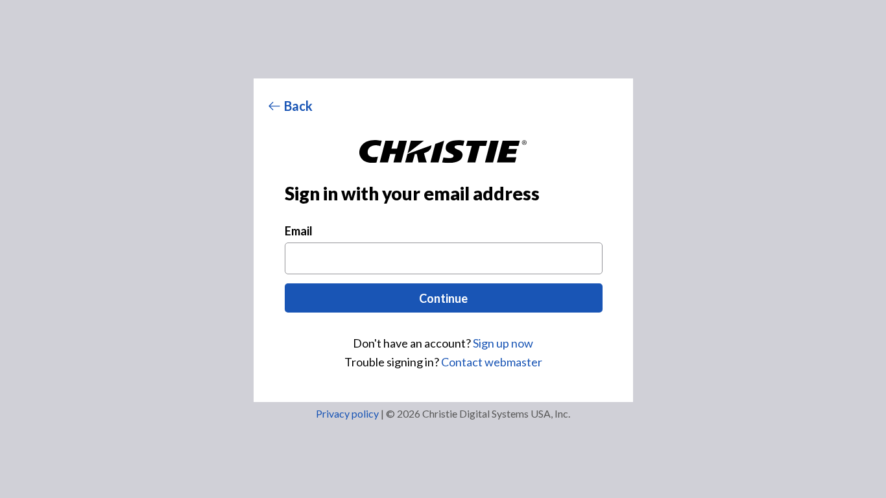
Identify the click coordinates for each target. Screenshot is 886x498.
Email (299, 231)
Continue (443, 298)
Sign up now (503, 343)
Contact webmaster (491, 362)
